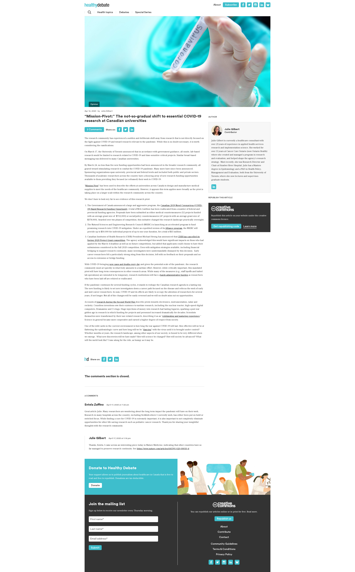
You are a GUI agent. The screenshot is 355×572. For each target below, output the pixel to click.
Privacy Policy (224, 554)
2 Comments (94, 129)
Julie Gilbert (107, 111)
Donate (95, 485)
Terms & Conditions (224, 549)
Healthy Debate (97, 5)
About (217, 4)
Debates (124, 12)
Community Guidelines (224, 544)
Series (143, 12)
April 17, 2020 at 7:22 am (117, 405)
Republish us (224, 518)
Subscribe (231, 4)
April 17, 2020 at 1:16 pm (120, 438)
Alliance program (173, 228)
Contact (224, 537)
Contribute (224, 532)
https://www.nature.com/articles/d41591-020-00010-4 (163, 448)
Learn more (250, 226)
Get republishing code (226, 226)
